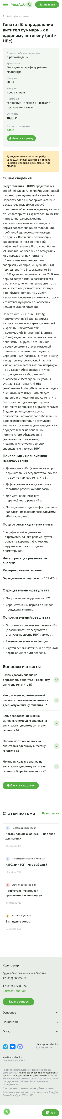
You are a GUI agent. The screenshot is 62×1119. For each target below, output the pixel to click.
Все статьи (50, 813)
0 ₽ (53, 1112)
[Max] (20, 1049)
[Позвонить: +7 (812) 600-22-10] (29, 4)
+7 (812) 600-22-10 (15, 978)
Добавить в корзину (21, 785)
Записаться (47, 4)
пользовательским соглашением (30, 1075)
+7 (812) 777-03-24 (15, 986)
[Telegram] (5, 1049)
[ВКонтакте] (13, 1049)
